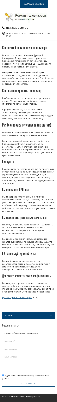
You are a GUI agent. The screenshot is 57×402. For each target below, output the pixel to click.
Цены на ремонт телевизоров (17, 297)
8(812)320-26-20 (16, 28)
